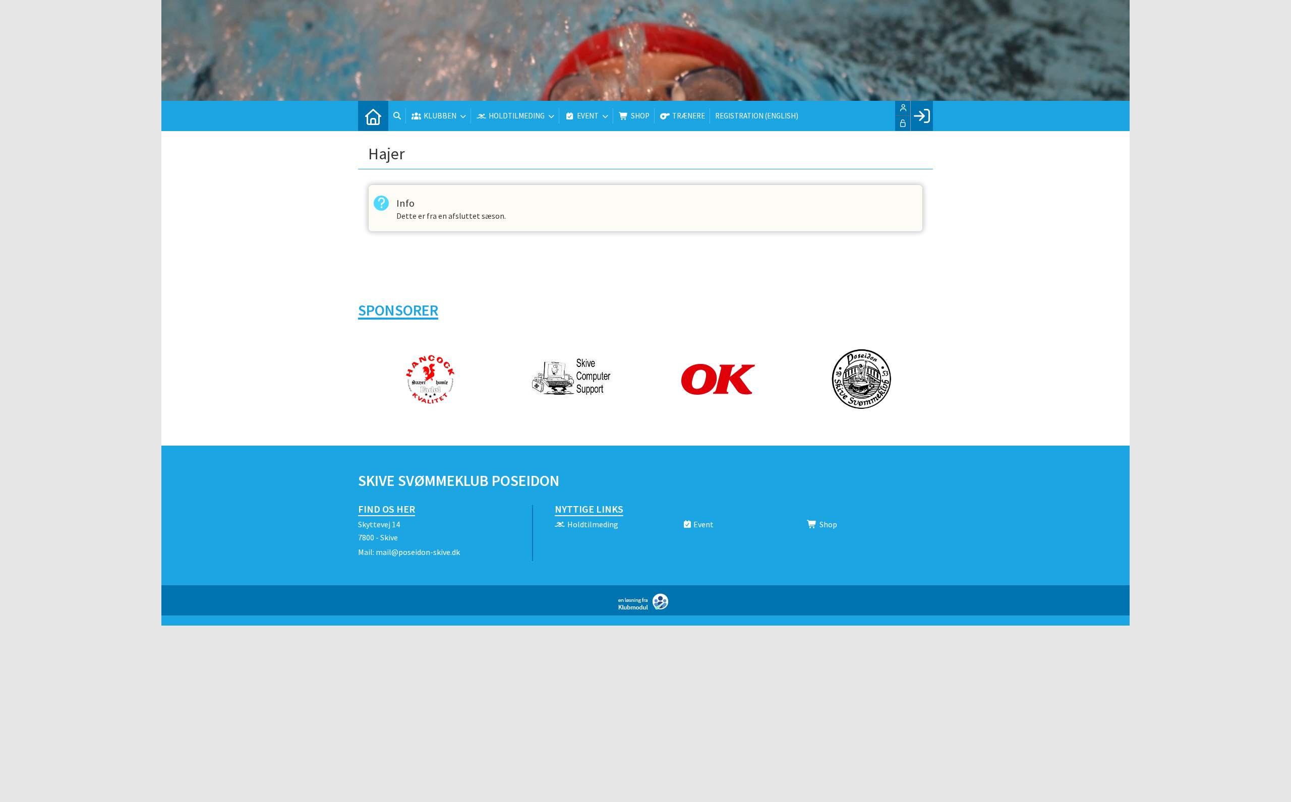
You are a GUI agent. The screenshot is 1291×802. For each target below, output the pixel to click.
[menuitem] (373, 116)
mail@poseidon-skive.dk (418, 552)
